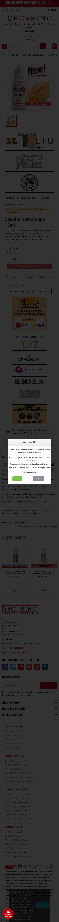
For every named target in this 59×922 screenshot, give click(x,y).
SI (17, 479)
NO (39, 479)
